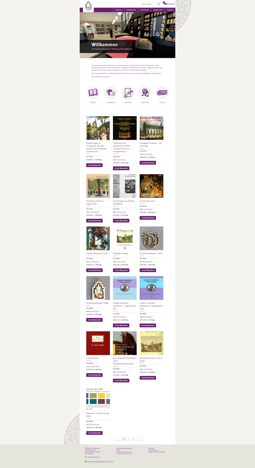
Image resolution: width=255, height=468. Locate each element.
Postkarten (131, 10)
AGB (118, 450)
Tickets (170, 10)
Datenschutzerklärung (156, 451)
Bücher (119, 10)
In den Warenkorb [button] (94, 165)
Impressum (152, 450)
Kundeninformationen (124, 448)
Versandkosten (121, 160)
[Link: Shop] (88, 6)
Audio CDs (158, 10)
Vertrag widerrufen (124, 452)
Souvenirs (144, 10)
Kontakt (151, 448)
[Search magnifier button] (158, 3)
